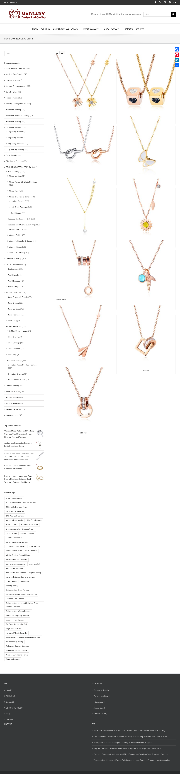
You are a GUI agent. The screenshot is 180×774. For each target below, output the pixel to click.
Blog (8, 714)
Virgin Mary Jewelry (13, 629)
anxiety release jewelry (14, 520)
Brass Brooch (13, 303)
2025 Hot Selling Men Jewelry (17, 507)
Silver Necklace (14, 349)
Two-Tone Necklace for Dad (16, 624)
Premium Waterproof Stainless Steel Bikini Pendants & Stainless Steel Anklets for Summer (131, 754)
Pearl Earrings (13, 287)
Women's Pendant (13, 659)
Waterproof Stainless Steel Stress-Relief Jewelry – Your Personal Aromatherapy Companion (132, 760)
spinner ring (24, 581)
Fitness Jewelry (12, 397)
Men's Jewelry (13, 171)
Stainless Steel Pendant (15, 599)
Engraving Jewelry (13, 127)
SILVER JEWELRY (13, 326)
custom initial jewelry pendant (17, 542)
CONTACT (10, 720)
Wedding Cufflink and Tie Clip (17, 655)
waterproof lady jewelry (14, 642)
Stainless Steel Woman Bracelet (18, 611)
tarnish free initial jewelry (15, 620)
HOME (8, 690)
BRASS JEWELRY (13, 293)
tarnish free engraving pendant (17, 616)
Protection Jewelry (13, 121)
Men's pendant (34, 564)
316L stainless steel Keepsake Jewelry (21, 503)
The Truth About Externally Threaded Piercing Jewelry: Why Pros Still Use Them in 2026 (130, 736)
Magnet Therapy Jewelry (16, 86)
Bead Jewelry (13, 269)
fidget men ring (34, 546)
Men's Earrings (15, 176)
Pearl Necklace (14, 281)
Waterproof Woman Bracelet (16, 650)
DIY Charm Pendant (14, 161)
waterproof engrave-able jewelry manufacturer (23, 637)
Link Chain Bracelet (19, 207)
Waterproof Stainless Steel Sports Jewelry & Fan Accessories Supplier (123, 742)
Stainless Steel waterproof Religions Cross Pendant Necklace (22, 605)
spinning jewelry (12, 586)
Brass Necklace (14, 315)
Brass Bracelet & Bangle (18, 297)
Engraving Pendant (15, 132)
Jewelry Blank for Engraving (16, 559)
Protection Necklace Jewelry (17, 115)
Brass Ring (12, 321)
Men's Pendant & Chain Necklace (23, 182)
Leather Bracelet (18, 201)
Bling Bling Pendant (34, 520)
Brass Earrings (14, 309)
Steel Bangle (16, 213)
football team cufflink (14, 551)
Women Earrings (16, 229)
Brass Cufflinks (12, 525)
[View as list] (62, 53)
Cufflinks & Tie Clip (13, 259)
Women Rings (15, 247)
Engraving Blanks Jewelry (16, 546)
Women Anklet (15, 235)
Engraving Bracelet (15, 138)
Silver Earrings (14, 343)
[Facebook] (176, 49)
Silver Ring (12, 354)
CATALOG (10, 702)
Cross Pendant (11, 533)
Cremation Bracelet (16, 374)
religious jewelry (35, 573)
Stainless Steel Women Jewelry (21, 225)
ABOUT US (10, 696)
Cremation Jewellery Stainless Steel (19, 529)
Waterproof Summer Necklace (17, 646)
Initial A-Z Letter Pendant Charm (18, 555)
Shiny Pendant (11, 581)
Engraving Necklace (16, 143)
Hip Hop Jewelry (13, 392)
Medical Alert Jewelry (14, 74)
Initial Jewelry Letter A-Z (16, 68)
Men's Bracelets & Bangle (19, 197)
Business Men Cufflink (29, 525)
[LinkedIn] (176, 60)
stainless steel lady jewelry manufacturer (21, 594)
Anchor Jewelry (12, 403)
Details (146, 371)
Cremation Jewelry (13, 360)
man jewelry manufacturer (15, 564)
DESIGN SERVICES (14, 708)
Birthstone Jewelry (13, 109)
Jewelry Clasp (12, 92)
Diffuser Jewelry (12, 386)
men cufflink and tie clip (15, 568)
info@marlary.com (10, 2)
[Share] (176, 65)
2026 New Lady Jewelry (15, 516)
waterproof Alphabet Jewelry (16, 633)
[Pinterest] (176, 54)
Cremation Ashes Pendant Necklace (22, 365)
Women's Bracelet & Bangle (20, 241)
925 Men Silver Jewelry (17, 331)
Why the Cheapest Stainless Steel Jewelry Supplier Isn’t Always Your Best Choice (127, 748)
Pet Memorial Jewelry (16, 380)
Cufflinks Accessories (14, 538)
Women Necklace (16, 253)
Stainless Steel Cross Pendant (17, 590)
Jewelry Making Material (16, 104)
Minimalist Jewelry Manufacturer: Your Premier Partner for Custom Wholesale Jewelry (129, 731)
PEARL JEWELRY (13, 265)
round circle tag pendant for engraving (20, 577)
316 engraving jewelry (14, 498)
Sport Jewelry (11, 155)
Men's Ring (13, 191)
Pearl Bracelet (13, 275)
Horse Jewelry (12, 98)
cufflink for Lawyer (28, 533)
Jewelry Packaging (13, 409)
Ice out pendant (31, 551)
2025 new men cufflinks (15, 511)
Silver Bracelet (14, 337)
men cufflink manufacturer (16, 573)
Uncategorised (12, 415)
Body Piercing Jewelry (15, 149)
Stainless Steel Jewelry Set (19, 219)
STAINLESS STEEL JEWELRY (18, 167)
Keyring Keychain (13, 80)
